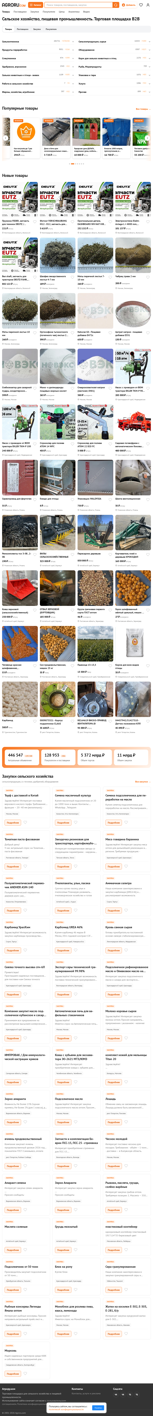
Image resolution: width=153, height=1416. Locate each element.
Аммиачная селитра (118, 883)
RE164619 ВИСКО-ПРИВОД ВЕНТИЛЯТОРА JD (92, 722)
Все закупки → (143, 781)
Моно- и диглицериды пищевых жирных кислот (53, 389)
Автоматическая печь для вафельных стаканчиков (74, 1013)
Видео (86, 11)
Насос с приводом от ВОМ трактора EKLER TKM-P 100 (16, 445)
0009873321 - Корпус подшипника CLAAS (51, 722)
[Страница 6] (81, 163)
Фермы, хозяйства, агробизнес (18, 91)
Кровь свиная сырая (118, 927)
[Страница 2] (72, 163)
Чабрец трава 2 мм (125, 276)
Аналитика (73, 11)
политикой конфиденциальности (66, 1409)
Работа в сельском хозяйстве (17, 83)
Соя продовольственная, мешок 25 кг (53, 666)
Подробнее (13, 822)
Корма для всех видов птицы (127, 666)
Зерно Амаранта (65, 1183)
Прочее (82, 91)
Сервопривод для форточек (17, 498)
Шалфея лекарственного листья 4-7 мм (53, 278)
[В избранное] (35, 222)
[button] (115, 5)
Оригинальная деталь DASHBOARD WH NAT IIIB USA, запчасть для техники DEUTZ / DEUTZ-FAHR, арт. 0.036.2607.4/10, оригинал (92, 222)
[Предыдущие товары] (5, 138)
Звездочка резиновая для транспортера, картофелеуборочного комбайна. (74, 843)
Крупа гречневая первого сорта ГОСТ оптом (91, 611)
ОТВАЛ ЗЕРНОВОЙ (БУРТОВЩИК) (49, 611)
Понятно (98, 1407)
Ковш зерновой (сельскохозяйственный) (15, 611)
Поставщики (20, 11)
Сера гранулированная (120, 1267)
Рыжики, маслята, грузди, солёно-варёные (122, 1185)
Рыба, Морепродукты (90, 66)
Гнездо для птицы (49, 498)
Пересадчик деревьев (89, 553)
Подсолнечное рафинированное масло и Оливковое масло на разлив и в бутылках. (126, 971)
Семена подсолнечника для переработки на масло (126, 797)
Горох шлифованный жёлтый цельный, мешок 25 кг (130, 611)
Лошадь (110, 1099)
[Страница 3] (75, 163)
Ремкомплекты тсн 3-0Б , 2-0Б (16, 555)
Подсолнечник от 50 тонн (21, 1267)
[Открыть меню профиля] (148, 5)
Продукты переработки (14, 49)
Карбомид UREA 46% (69, 927)
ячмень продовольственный (23, 1139)
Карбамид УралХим (17, 927)
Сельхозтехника (10, 41)
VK (116, 1394)
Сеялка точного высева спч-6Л (25, 967)
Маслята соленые (16, 1227)
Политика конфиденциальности (34, 1403)
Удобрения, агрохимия (14, 66)
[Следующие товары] (147, 138)
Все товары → (143, 108)
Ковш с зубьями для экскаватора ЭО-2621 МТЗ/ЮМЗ (74, 1057)
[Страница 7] (83, 163)
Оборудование (86, 49)
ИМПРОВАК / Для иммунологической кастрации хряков (25, 1057)
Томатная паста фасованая (22, 839)
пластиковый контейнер (121, 1227)
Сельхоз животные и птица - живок (20, 75)
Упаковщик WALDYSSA (89, 498)
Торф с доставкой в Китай (21, 795)
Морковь (10, 1350)
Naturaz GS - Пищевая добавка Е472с (89, 333)
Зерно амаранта (15, 1099)
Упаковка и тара (87, 75)
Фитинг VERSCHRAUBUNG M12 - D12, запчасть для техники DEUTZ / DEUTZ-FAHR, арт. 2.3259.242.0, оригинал (53, 222)
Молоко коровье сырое (120, 1011)
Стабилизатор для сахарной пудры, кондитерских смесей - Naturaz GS (17, 389)
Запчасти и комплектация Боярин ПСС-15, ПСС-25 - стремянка (76, 1141)
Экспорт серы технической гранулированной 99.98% (75, 969)
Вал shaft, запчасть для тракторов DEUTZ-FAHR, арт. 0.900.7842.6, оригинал (17, 278)
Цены (62, 11)
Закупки (34, 11)
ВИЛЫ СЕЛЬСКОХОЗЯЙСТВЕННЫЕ (54, 555)
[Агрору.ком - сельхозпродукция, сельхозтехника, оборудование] (13, 5)
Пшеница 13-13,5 (87, 664)
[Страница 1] (69, 163)
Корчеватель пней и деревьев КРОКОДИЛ (126, 555)
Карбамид (7, 720)
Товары (6, 11)
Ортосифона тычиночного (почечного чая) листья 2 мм (54, 333)
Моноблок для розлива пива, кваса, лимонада (74, 1308)
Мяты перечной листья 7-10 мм (91, 278)
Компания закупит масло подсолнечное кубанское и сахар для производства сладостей (24, 1015)
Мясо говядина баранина (122, 839)
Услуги (82, 83)
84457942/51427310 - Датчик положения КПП (128, 722)
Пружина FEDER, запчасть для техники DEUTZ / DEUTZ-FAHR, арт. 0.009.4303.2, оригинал (15, 222)
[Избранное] (141, 5)
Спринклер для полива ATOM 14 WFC (52, 445)
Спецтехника (9, 58)
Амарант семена (15, 1183)
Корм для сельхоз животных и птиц (97, 58)
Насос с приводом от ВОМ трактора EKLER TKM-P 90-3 (129, 389)
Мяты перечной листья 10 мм (16, 333)
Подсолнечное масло (69, 1099)
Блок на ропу (63, 1267)
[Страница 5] (79, 163)
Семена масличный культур (73, 795)
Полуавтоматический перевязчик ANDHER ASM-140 (25, 885)
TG (130, 1394)
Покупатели (49, 11)
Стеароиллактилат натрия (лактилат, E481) (91, 389)
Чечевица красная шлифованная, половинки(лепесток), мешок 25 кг (13, 666)
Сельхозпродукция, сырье (92, 41)
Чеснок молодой (116, 1139)
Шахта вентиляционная (127, 498)
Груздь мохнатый (66, 1227)
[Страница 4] (77, 163)
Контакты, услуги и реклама (86, 1393)
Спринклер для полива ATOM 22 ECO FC (90, 445)
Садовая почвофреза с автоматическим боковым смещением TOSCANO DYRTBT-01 (129, 445)
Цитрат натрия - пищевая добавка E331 (128, 333)
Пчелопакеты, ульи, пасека (72, 883)
